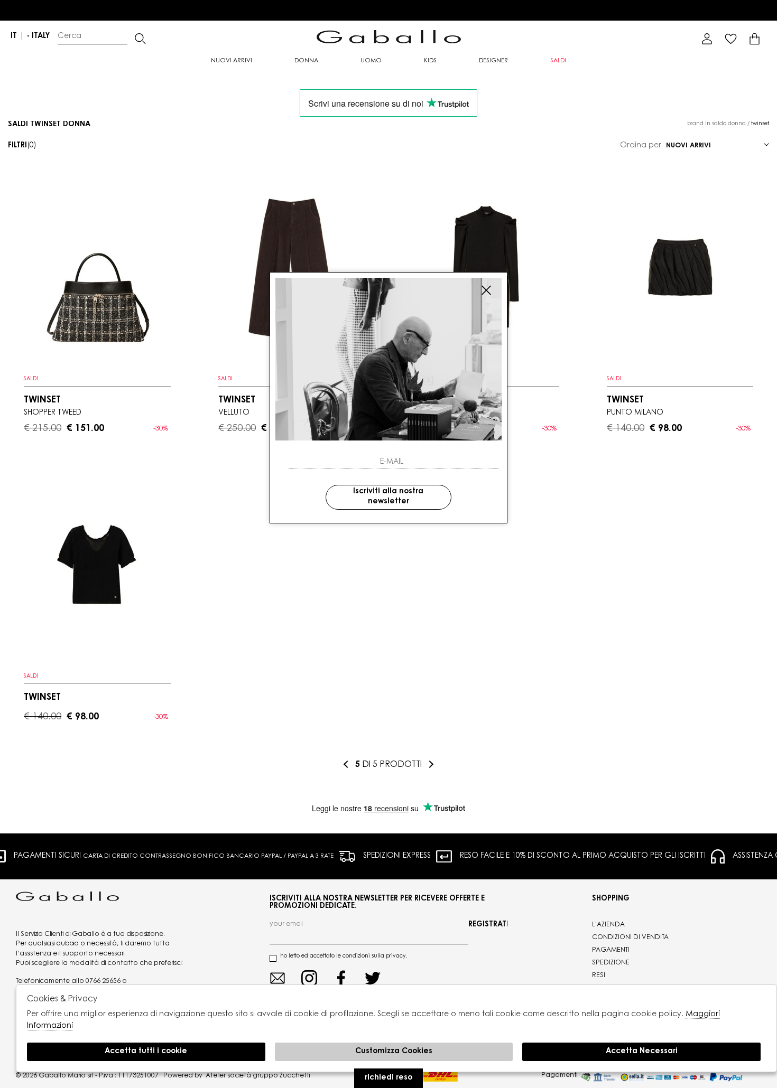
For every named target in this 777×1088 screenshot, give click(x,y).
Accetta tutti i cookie (146, 1051)
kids (430, 61)
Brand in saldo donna (716, 124)
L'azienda (608, 925)
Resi (598, 975)
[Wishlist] (730, 38)
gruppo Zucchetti (281, 1076)
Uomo (371, 61)
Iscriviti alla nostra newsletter (388, 497)
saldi (558, 61)
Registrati (487, 924)
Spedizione (611, 963)
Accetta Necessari (642, 1051)
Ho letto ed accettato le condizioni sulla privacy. (343, 956)
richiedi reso (388, 1078)
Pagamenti (611, 950)
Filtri (22, 145)
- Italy (38, 36)
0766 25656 (103, 981)
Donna (306, 61)
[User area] (707, 38)
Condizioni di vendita (630, 937)
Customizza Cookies (393, 1051)
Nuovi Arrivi (231, 61)
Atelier (216, 1076)
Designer (493, 61)
